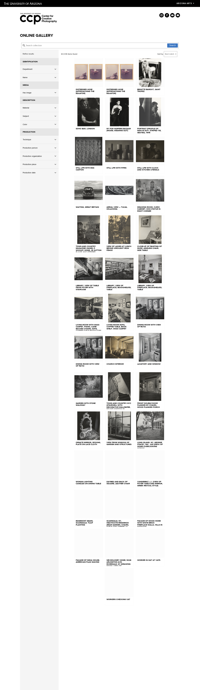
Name (25, 77)
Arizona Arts (184, 3)
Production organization (32, 156)
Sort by (160, 54)
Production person (30, 148)
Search (172, 45)
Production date (29, 172)
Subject (26, 116)
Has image (27, 93)
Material (26, 108)
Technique (27, 139)
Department (27, 69)
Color (25, 124)
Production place (29, 164)
